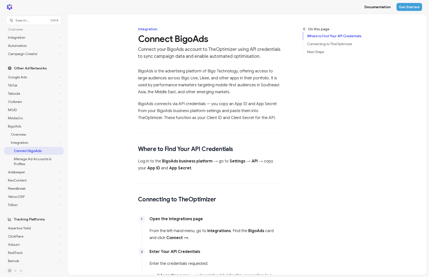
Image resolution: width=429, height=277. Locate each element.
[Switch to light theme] (15, 270)
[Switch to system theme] (9, 270)
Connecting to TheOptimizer (329, 44)
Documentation (377, 7)
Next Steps (315, 52)
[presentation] (34, 144)
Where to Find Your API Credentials (334, 36)
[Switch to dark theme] (21, 270)
